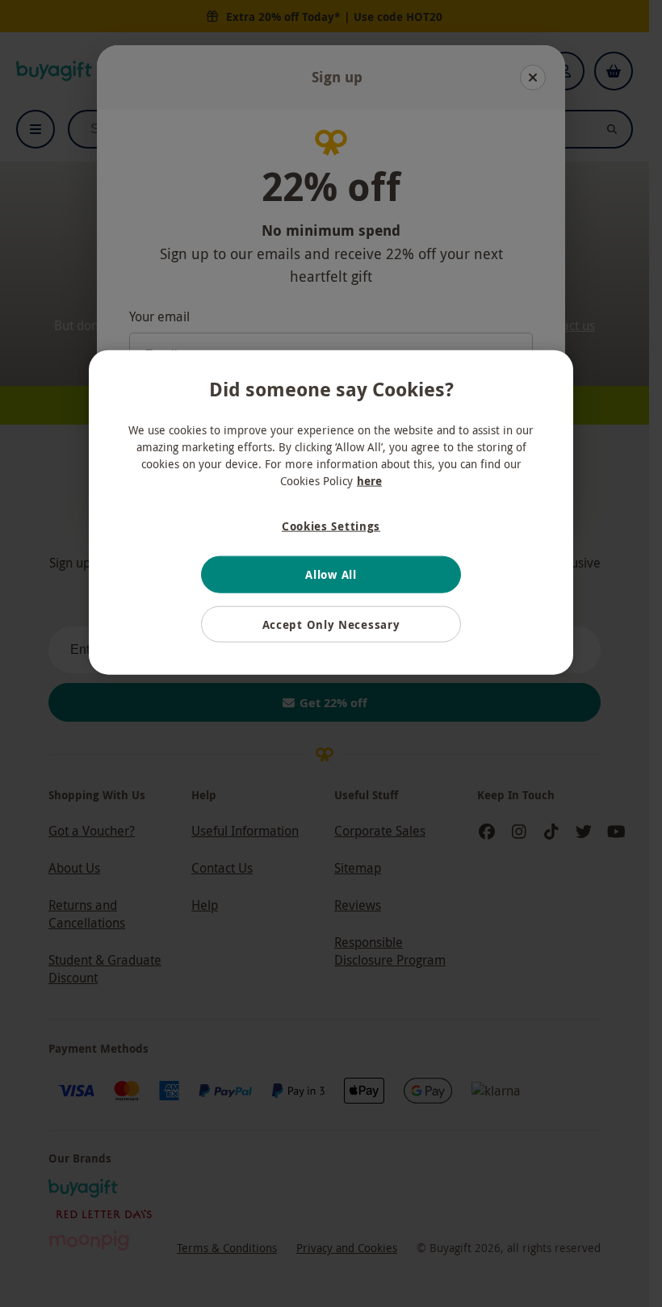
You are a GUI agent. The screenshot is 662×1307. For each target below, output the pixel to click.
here (369, 480)
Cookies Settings (331, 525)
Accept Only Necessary (331, 624)
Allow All (330, 574)
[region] (331, 512)
